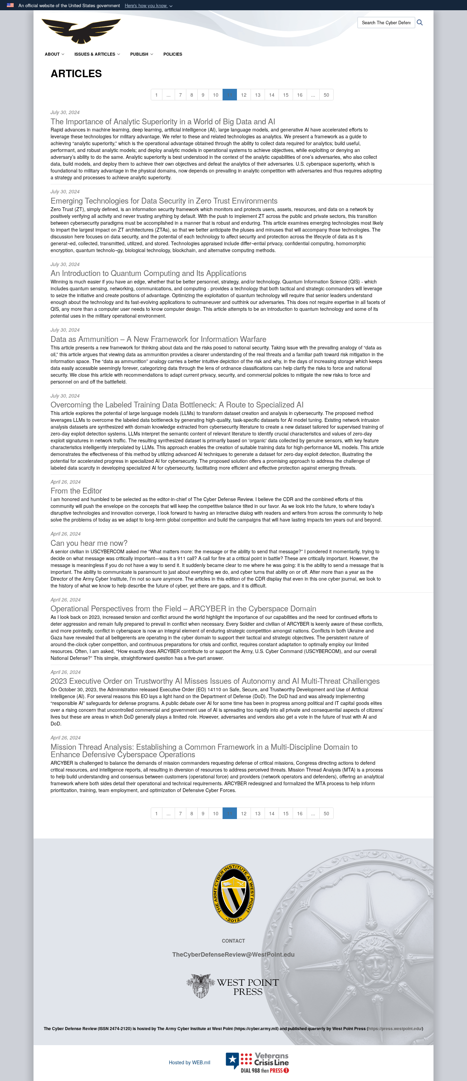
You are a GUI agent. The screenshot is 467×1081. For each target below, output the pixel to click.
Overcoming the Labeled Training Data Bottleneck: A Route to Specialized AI (177, 404)
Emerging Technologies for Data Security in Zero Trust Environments (164, 200)
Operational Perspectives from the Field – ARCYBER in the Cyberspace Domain (183, 607)
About (52, 54)
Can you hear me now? (89, 542)
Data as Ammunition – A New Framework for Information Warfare (158, 338)
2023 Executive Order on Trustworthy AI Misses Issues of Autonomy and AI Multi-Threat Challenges (215, 680)
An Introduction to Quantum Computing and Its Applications (148, 272)
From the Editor (76, 490)
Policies (172, 54)
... (168, 94)
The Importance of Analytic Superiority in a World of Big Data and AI (163, 120)
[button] (149, 5)
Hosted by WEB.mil (189, 1062)
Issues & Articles (95, 54)
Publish (139, 54)
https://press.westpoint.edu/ (395, 1028)
